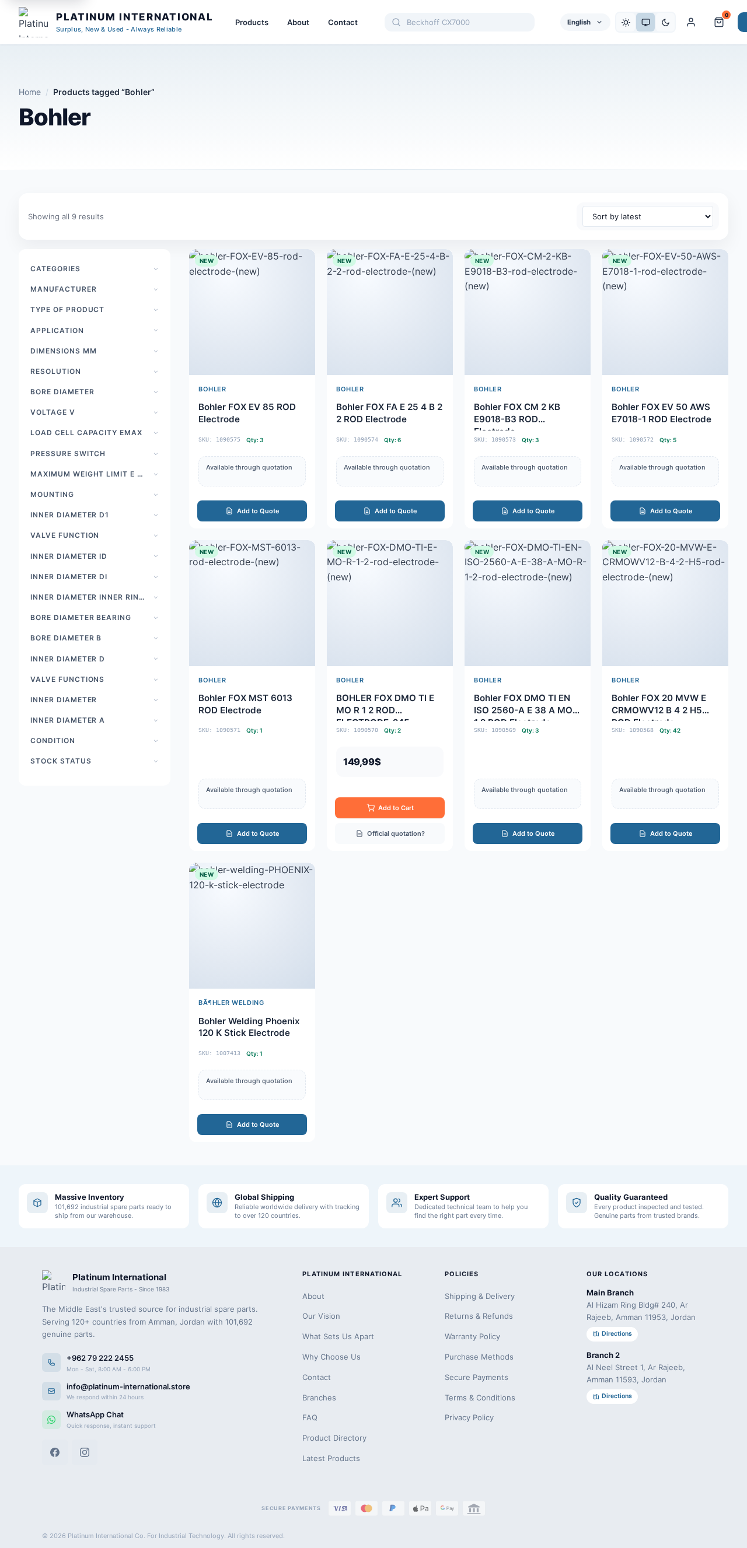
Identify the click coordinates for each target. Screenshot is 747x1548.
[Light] (625, 22)
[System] (645, 22)
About (298, 22)
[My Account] (691, 22)
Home (30, 92)
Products (251, 22)
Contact (343, 22)
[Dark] (665, 22)
